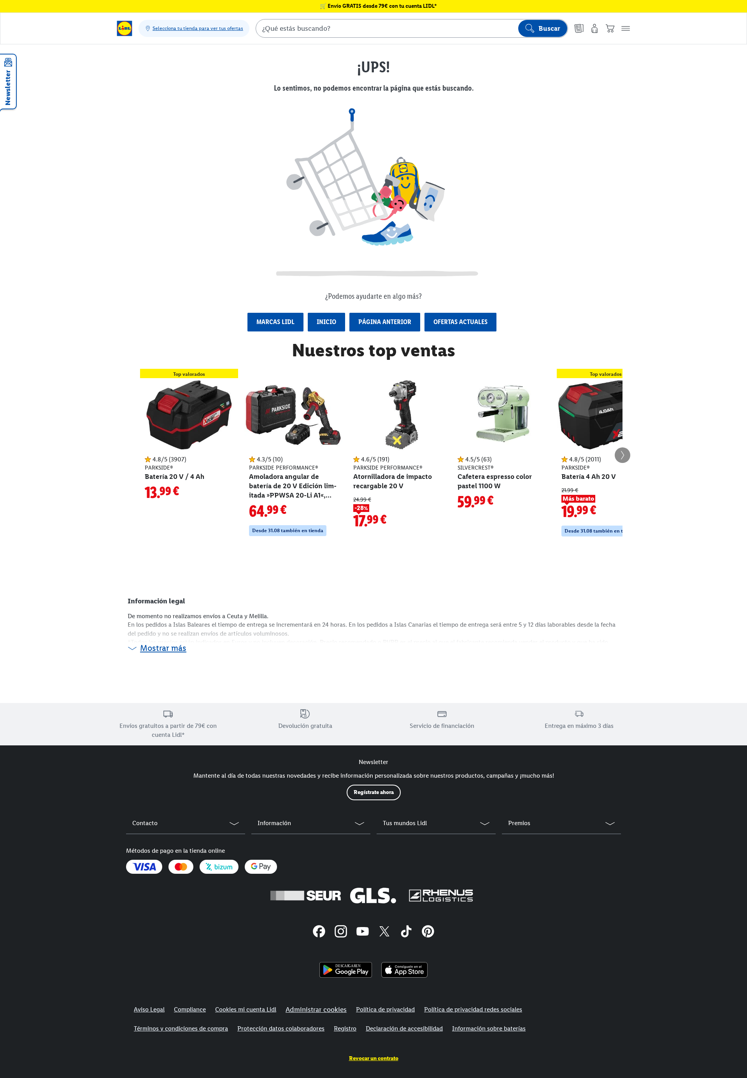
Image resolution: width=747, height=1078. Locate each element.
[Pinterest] (428, 932)
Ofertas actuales (460, 321)
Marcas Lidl (275, 321)
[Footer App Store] (404, 970)
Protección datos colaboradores (280, 1028)
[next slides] (622, 455)
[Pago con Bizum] (219, 867)
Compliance (190, 1009)
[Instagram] (341, 932)
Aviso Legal (149, 1009)
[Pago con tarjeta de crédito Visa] (144, 867)
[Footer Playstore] (345, 970)
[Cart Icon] (610, 28)
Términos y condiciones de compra (181, 1028)
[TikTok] (406, 932)
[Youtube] (362, 932)
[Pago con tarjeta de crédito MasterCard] (180, 867)
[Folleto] (579, 28)
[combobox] (412, 28)
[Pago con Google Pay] (261, 867)
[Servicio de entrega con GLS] (373, 895)
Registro (345, 1028)
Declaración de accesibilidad (404, 1028)
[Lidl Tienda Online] (124, 28)
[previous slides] (124, 455)
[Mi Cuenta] (594, 28)
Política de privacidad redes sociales (473, 1009)
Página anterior (384, 321)
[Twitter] (384, 932)
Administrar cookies (316, 1009)
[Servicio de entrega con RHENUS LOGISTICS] (441, 895)
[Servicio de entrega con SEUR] (305, 895)
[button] (625, 28)
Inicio (326, 321)
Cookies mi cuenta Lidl (245, 1009)
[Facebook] (319, 932)
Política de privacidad (385, 1009)
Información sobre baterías (489, 1028)
